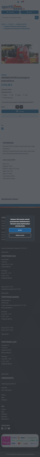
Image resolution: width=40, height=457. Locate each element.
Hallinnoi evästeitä (20, 235)
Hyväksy (20, 230)
